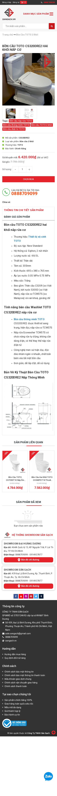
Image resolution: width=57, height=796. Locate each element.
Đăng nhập (6, 2)
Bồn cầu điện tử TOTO (14, 129)
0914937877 (36, 554)
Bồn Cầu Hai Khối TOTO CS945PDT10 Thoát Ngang (42, 478)
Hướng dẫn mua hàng (15, 654)
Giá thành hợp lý (12, 711)
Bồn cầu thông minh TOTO (16, 125)
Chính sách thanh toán (16, 686)
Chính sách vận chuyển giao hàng (21, 682)
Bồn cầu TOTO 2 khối (41, 125)
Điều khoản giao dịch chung (18, 679)
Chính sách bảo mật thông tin (19, 671)
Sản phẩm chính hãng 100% (18, 700)
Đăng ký (16, 2)
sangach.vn (11, 640)
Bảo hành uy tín (12, 714)
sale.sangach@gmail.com (18, 633)
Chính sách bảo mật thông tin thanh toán (25, 675)
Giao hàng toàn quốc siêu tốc (19, 704)
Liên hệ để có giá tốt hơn (25, 192)
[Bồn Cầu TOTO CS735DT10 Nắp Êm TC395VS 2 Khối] (15, 462)
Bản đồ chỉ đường (30, 559)
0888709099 (21, 554)
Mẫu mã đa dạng (13, 707)
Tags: (5, 121)
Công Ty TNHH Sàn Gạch (38, 733)
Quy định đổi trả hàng (15, 658)
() (25, 2)
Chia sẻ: (6, 202)
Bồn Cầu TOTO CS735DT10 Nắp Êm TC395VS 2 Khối (15, 478)
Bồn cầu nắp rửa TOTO (21, 121)
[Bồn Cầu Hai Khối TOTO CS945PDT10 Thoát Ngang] (42, 462)
